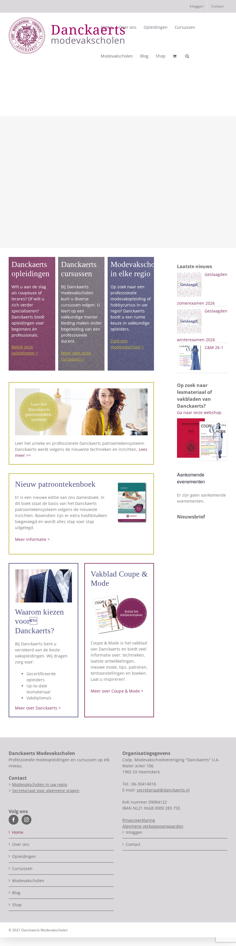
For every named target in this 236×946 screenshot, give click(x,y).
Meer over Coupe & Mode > (117, 691)
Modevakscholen (28, 880)
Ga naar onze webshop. (199, 412)
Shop (17, 904)
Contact (133, 844)
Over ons (20, 844)
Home (17, 832)
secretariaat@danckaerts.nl (163, 790)
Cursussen (22, 868)
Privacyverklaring (138, 820)
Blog (16, 892)
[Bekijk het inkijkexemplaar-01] (119, 595)
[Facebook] (13, 820)
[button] (187, 56)
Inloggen (134, 832)
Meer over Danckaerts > (38, 708)
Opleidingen (24, 856)
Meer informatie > (32, 539)
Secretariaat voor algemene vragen (45, 790)
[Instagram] (26, 820)
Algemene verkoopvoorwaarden (152, 826)
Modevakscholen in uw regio (39, 784)
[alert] (202, 498)
